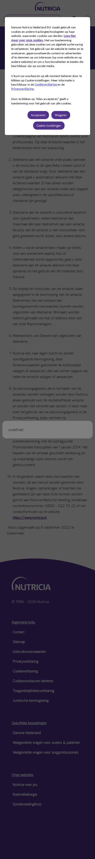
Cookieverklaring (46, 84)
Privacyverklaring (22, 89)
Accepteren (38, 115)
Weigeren (61, 115)
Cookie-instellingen (49, 125)
